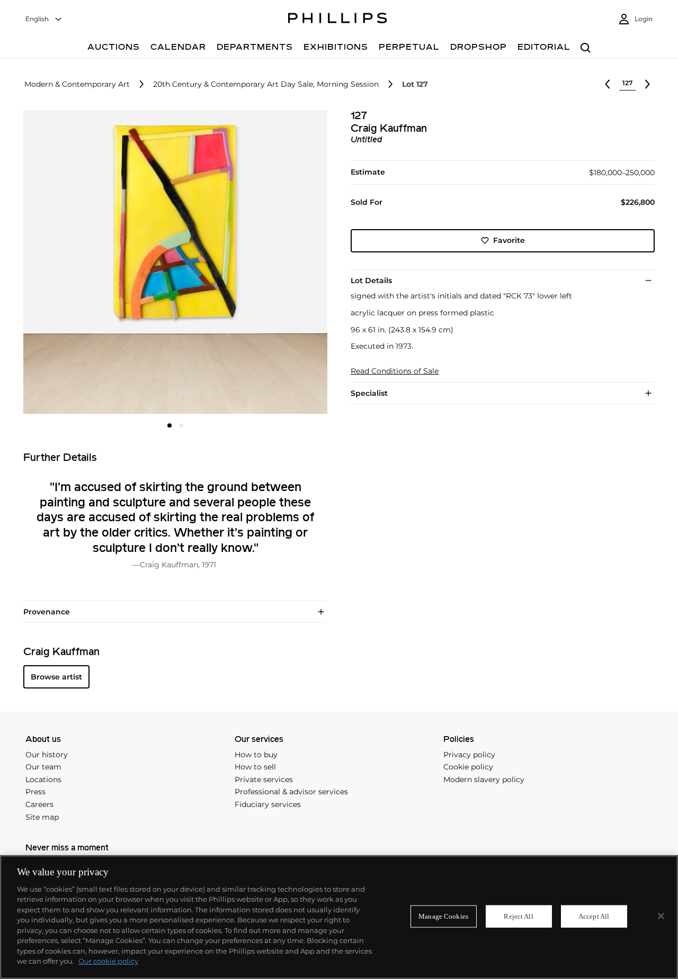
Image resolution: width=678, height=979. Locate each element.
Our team (43, 767)
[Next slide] (276, 263)
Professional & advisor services (291, 791)
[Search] (585, 48)
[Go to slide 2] (181, 425)
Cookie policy (468, 767)
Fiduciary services (268, 804)
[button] (172, 262)
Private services (264, 779)
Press (35, 791)
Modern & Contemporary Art (77, 84)
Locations (43, 779)
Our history (46, 754)
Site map (42, 817)
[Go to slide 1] (169, 425)
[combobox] (44, 19)
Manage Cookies (443, 916)
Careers (39, 804)
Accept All (593, 916)
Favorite (509, 240)
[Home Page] (337, 19)
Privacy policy (469, 754)
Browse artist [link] (56, 677)
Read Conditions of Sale (395, 371)
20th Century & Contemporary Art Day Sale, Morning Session (266, 84)
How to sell (255, 767)
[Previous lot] (607, 84)
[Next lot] (647, 84)
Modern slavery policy (483, 779)
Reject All (518, 916)
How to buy (256, 754)
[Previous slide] (73, 263)
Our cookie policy (108, 961)
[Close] (661, 916)
